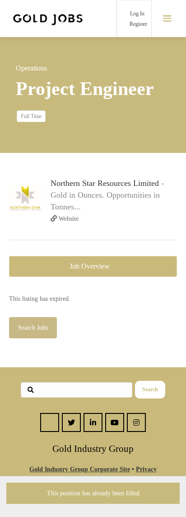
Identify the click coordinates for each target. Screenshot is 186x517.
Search (150, 389)
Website (68, 218)
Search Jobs (33, 327)
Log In (136, 13)
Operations (31, 68)
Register (137, 24)
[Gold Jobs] (48, 18)
